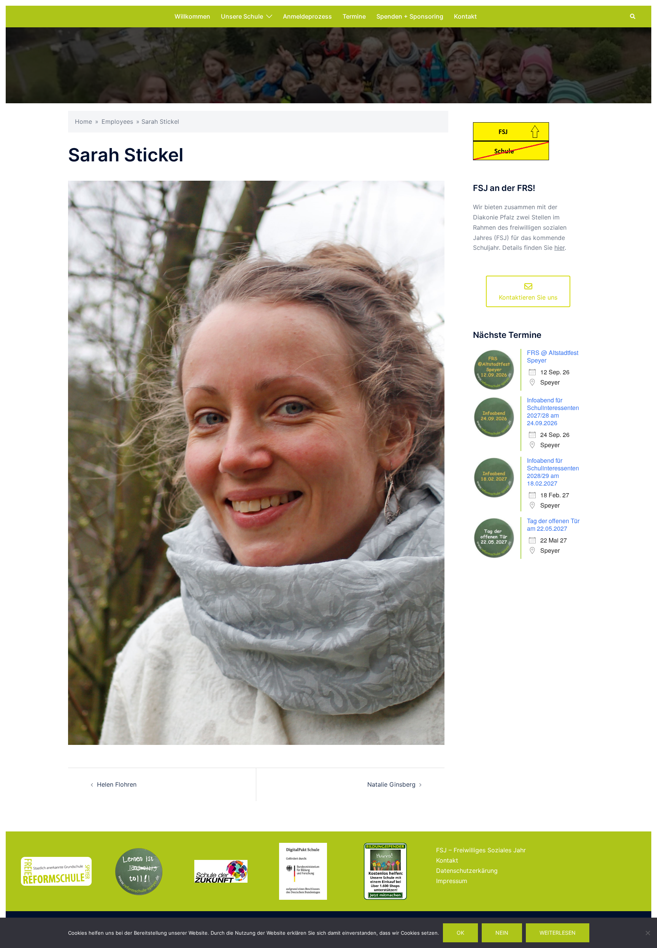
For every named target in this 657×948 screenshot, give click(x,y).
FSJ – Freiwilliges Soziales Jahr (481, 850)
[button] (633, 16)
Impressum (451, 881)
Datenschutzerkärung (467, 870)
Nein (501, 932)
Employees (117, 121)
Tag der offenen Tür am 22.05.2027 (553, 524)
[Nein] (647, 933)
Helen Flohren (116, 784)
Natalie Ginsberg (391, 784)
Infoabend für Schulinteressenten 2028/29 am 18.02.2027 (553, 471)
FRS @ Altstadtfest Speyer (552, 356)
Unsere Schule (242, 16)
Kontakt (465, 16)
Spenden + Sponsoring (409, 16)
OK (460, 932)
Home (83, 121)
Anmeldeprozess (307, 16)
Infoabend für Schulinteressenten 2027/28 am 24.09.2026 (553, 411)
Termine (354, 16)
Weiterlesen (558, 932)
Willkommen (192, 16)
